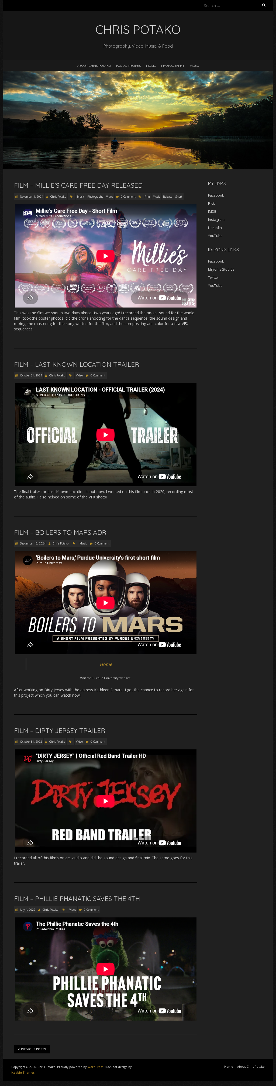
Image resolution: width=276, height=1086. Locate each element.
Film (147, 196)
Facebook (216, 195)
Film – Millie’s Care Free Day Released (78, 185)
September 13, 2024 (32, 543)
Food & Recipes (128, 66)
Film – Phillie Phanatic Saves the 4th (77, 899)
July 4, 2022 (27, 910)
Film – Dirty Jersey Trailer (59, 731)
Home (106, 664)
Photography (172, 66)
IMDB (212, 211)
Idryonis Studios (221, 269)
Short (178, 196)
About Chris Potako (94, 66)
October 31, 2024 (30, 375)
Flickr (212, 203)
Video (194, 66)
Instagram (216, 219)
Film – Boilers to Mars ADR (60, 532)
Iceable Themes (22, 1072)
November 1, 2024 (31, 196)
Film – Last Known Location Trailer (76, 364)
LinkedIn (215, 227)
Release (167, 196)
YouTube (215, 235)
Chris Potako (58, 196)
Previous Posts (33, 1049)
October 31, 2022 (30, 741)
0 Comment (128, 196)
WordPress (95, 1067)
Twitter (213, 277)
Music (151, 66)
